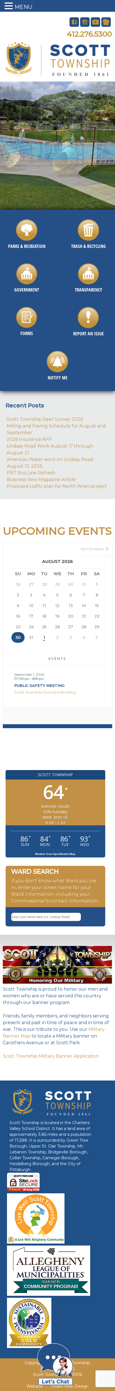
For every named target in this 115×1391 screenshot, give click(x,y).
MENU (23, 7)
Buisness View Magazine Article (41, 479)
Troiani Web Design (69, 1386)
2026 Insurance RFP (29, 439)
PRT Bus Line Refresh (31, 472)
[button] (9, 6)
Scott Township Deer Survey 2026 (45, 419)
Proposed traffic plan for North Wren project (57, 486)
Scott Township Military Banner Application (51, 1056)
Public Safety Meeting (39, 685)
